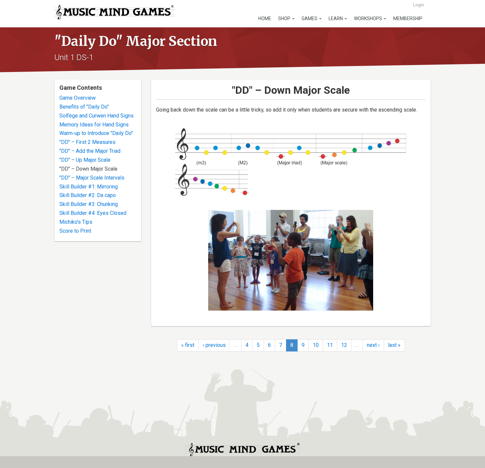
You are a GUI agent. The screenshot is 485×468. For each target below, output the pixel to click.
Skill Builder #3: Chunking (88, 204)
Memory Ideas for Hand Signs (94, 124)
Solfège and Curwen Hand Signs (96, 116)
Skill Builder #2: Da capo (87, 195)
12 (344, 345)
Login (418, 4)
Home (264, 18)
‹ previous (214, 345)
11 (330, 345)
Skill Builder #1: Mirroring (88, 187)
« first (187, 345)
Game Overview (77, 98)
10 (316, 345)
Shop (284, 18)
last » (394, 345)
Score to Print (75, 231)
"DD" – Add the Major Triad (89, 151)
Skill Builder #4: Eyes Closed (92, 213)
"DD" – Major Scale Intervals (91, 178)
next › (373, 345)
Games (310, 18)
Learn (336, 18)
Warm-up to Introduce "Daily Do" (96, 133)
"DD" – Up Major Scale (85, 160)
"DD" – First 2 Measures (87, 142)
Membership (407, 18)
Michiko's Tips (75, 222)
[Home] (114, 12)
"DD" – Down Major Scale (88, 169)
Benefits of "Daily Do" (84, 107)
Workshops (368, 18)
